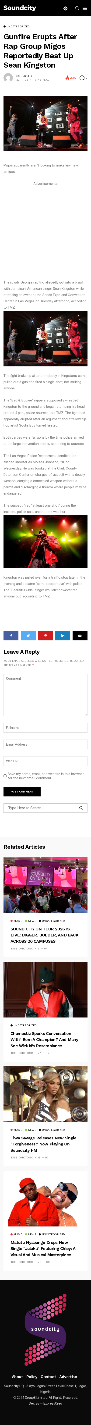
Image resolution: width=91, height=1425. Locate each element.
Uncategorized (18, 27)
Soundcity (24, 76)
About (17, 1376)
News (32, 921)
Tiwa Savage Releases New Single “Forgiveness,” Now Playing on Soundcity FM (43, 1144)
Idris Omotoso (21, 948)
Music (18, 921)
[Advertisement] (45, 232)
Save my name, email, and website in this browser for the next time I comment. (46, 776)
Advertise (68, 1376)
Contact (48, 1376)
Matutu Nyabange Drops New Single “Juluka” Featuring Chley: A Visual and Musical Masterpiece (42, 1248)
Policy (31, 1376)
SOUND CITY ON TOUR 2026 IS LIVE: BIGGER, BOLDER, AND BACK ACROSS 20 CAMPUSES (44, 935)
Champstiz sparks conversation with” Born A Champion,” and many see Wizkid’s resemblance (44, 1039)
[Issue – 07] (45, 1330)
